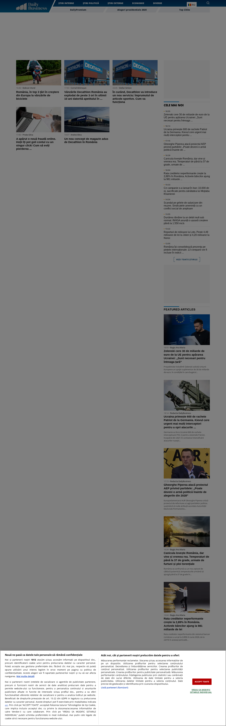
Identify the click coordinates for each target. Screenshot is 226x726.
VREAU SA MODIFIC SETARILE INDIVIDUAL (201, 691)
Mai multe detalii (25, 676)
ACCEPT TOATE (202, 681)
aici (6, 705)
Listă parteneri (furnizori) (114, 687)
